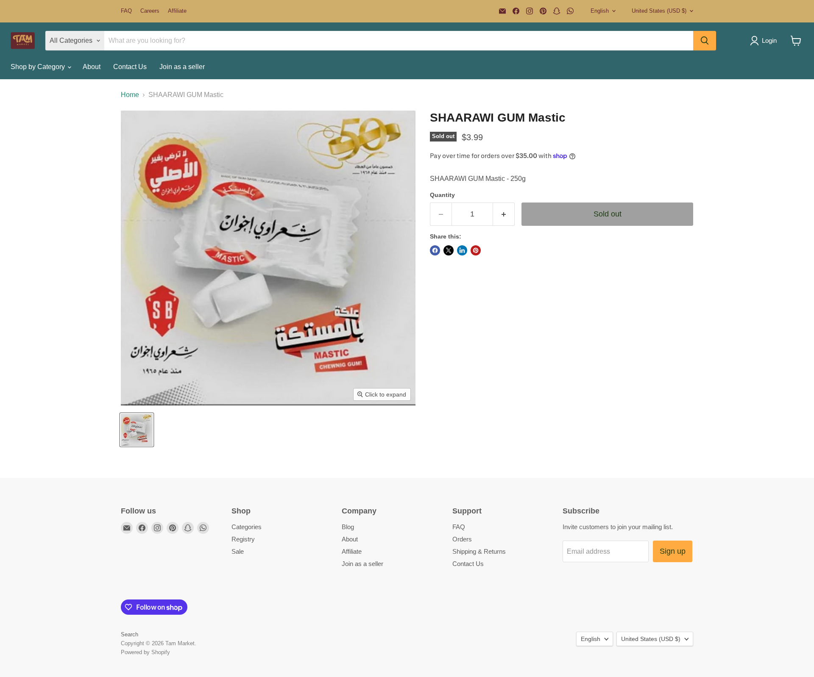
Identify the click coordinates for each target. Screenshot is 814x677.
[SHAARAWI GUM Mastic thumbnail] (136, 430)
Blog (348, 526)
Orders (462, 539)
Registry (243, 539)
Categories (246, 526)
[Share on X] (448, 250)
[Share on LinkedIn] (462, 250)
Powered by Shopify (145, 652)
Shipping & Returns (479, 551)
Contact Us (130, 66)
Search (129, 634)
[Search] (704, 40)
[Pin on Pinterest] (476, 250)
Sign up (673, 551)
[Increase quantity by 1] (504, 214)
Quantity (442, 194)
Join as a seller (182, 66)
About (91, 66)
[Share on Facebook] (435, 250)
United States (659, 11)
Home (130, 94)
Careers (149, 11)
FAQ (126, 11)
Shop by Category (39, 66)
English (600, 11)
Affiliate (177, 11)
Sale (237, 551)
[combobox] (561, 178)
